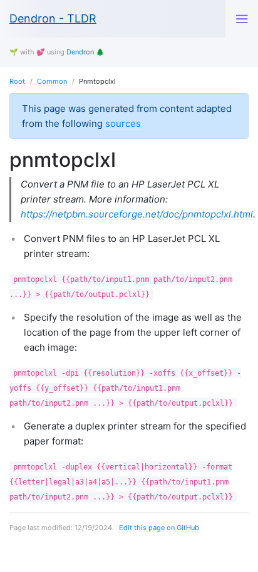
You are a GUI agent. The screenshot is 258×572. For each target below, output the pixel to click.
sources (123, 123)
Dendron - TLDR (52, 18)
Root (17, 81)
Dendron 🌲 (85, 52)
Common (52, 81)
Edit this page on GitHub (159, 527)
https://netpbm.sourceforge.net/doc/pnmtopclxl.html (137, 214)
